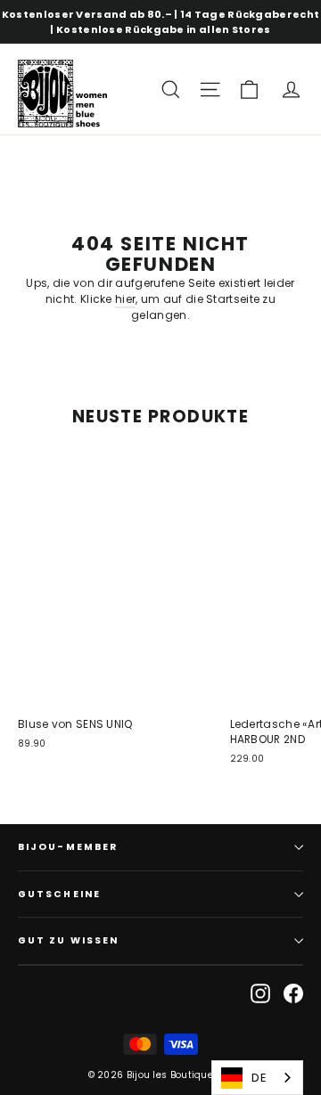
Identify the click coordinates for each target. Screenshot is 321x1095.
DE (259, 1077)
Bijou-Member (68, 847)
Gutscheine (59, 894)
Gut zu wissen (68, 940)
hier (125, 298)
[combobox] (257, 1077)
